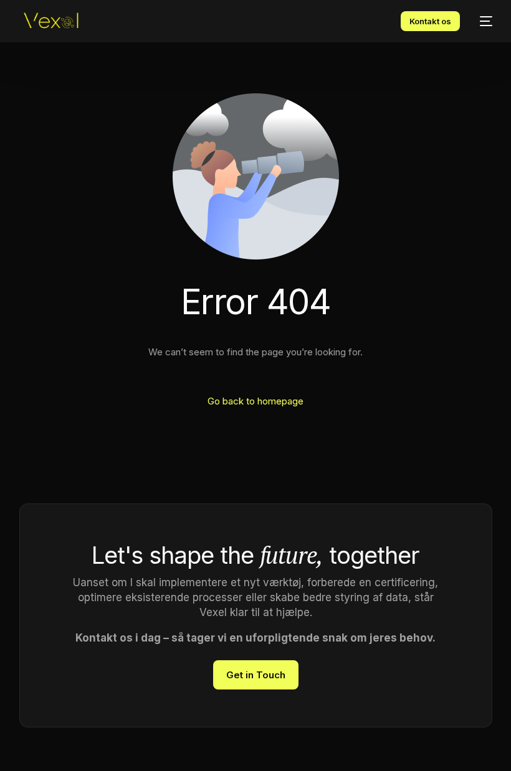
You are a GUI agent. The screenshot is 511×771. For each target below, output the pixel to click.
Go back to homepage (255, 401)
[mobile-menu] (482, 21)
